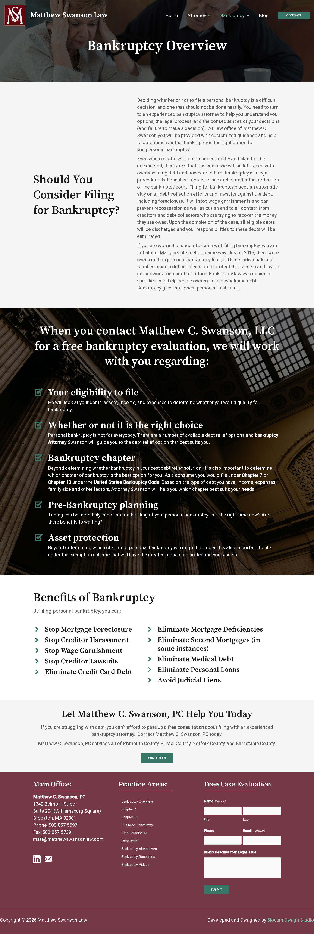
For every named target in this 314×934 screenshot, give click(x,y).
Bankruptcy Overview (137, 801)
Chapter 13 (130, 817)
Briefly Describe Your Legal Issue (230, 852)
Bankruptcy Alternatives (139, 849)
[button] (208, 15)
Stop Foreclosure (134, 833)
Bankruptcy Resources (138, 857)
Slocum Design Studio (290, 920)
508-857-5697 (63, 825)
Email (254, 831)
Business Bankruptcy (137, 825)
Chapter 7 (129, 809)
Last (246, 820)
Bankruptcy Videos (136, 865)
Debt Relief (130, 841)
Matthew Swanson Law (69, 15)
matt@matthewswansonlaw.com (68, 839)
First (207, 820)
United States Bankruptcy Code (126, 482)
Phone (209, 831)
